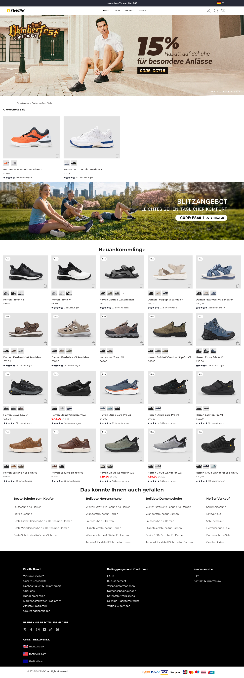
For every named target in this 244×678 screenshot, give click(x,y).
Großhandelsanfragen (36, 610)
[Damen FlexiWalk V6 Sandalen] (25, 329)
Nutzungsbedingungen (121, 590)
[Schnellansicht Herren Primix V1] (93, 286)
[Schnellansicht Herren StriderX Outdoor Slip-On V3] (190, 343)
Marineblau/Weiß (158, 408)
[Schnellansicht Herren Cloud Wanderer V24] (142, 459)
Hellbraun (165, 351)
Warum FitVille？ (33, 576)
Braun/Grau (110, 351)
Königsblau (69, 408)
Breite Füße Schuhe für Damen (165, 535)
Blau (213, 293)
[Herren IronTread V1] (122, 329)
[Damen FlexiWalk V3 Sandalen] (73, 329)
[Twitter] (25, 629)
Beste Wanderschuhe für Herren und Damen (41, 528)
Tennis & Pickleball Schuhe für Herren (109, 542)
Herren (106, 10)
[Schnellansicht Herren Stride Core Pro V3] (142, 401)
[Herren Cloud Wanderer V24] (122, 445)
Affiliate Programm (35, 605)
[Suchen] (216, 10)
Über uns (29, 590)
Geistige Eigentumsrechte (123, 600)
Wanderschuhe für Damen (162, 513)
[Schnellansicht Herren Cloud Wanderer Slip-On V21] (238, 459)
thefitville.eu (36, 661)
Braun (14, 351)
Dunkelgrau (117, 293)
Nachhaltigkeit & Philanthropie (42, 585)
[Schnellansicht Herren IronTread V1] (142, 343)
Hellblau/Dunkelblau (110, 408)
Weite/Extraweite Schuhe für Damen (168, 506)
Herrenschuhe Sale (218, 528)
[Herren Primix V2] (25, 272)
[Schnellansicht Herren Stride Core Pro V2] (190, 401)
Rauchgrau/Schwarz (206, 351)
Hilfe (196, 576)
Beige (206, 293)
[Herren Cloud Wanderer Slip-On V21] (218, 445)
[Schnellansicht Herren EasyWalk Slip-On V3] (45, 459)
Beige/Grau (103, 466)
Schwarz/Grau (103, 351)
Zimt (54, 466)
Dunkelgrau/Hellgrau (14, 408)
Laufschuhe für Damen (160, 521)
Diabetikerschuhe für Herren (103, 528)
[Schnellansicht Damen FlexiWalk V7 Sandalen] (238, 286)
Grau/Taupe (69, 351)
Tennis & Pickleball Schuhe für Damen (169, 542)
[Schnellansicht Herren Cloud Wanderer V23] (93, 401)
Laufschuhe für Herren (27, 506)
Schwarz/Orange (151, 408)
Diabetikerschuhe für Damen (164, 528)
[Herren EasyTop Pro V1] (218, 387)
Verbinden (129, 10)
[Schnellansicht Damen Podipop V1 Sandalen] (190, 286)
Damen (117, 10)
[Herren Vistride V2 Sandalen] (122, 272)
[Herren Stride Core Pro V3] (122, 387)
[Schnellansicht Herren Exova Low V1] (45, 401)
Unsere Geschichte (34, 580)
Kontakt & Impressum (207, 580)
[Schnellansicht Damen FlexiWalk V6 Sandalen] (45, 343)
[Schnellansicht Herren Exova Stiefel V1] (238, 343)
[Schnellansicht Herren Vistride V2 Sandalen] (142, 286)
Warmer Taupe (62, 351)
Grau (21, 351)
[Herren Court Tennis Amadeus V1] (31, 137)
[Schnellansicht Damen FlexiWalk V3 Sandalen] (93, 343)
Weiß (67, 163)
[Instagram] (38, 629)
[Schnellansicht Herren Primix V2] (45, 286)
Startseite (23, 103)
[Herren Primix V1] (73, 272)
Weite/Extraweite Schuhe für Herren (108, 506)
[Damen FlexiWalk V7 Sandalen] (218, 272)
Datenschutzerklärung (121, 595)
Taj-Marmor (158, 293)
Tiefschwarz (6, 351)
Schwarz (74, 163)
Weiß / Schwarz (69, 293)
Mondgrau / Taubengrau (6, 293)
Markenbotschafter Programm (42, 600)
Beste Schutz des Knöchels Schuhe (35, 535)
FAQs (110, 576)
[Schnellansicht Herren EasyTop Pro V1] (238, 401)
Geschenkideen (216, 542)
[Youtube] (44, 629)
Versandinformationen (121, 585)
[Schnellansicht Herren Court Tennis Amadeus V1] (57, 156)
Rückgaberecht (116, 580)
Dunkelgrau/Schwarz (6, 408)
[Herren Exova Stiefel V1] (218, 329)
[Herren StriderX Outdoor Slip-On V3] (170, 329)
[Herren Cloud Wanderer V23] (73, 387)
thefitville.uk (36, 646)
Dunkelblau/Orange (103, 408)
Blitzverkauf (213, 513)
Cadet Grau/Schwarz (158, 466)
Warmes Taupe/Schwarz (21, 408)
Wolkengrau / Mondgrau (54, 293)
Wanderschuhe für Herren (102, 513)
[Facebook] (31, 629)
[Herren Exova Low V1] (25, 387)
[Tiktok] (50, 629)
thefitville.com (37, 653)
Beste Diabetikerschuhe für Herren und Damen (43, 521)
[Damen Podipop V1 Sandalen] (170, 272)
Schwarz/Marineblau (213, 351)
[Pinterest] (57, 629)
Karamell (14, 466)
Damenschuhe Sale (218, 535)
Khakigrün (110, 293)
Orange (6, 163)
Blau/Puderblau (213, 466)
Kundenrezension (34, 595)
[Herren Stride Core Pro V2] (170, 387)
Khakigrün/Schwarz (110, 466)
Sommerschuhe (216, 506)
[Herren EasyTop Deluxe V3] (73, 445)
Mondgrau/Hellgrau (62, 408)
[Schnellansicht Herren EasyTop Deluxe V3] (93, 459)
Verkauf (142, 10)
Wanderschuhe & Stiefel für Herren (107, 535)
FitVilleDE (40, 671)
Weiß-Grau (14, 163)
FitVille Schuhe (23, 513)
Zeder (21, 466)
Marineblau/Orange (206, 466)
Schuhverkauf (214, 521)
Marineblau (165, 293)
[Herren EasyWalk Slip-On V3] (25, 445)
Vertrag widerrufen (118, 605)
